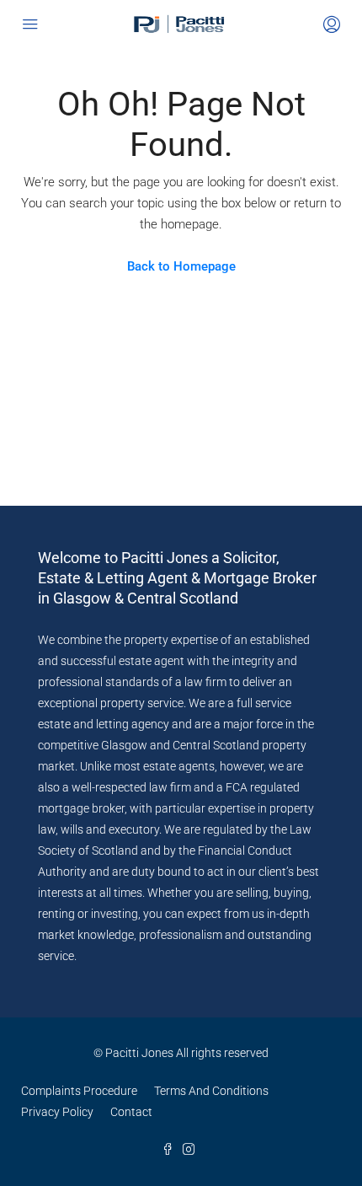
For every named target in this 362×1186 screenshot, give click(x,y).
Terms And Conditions (211, 1090)
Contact (131, 1112)
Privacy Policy (57, 1112)
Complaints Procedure (79, 1090)
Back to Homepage (181, 266)
